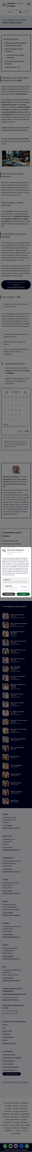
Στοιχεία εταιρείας (11, 552)
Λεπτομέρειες (24, 586)
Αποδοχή (23, 594)
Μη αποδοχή (8, 594)
